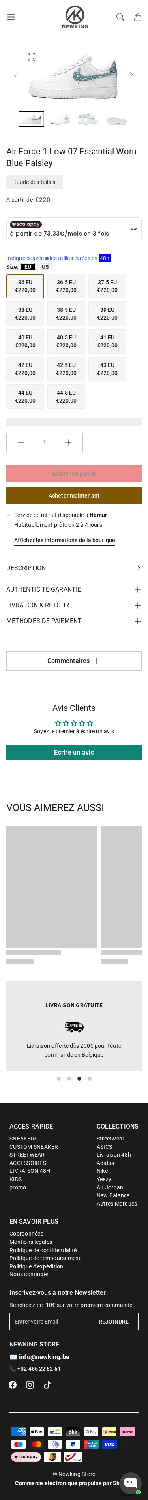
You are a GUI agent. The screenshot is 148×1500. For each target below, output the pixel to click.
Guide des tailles (34, 182)
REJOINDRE (114, 1321)
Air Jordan (110, 1187)
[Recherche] (120, 17)
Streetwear (111, 1138)
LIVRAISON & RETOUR (37, 605)
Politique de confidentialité (43, 1250)
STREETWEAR (27, 1155)
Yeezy (104, 1179)
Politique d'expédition (36, 1266)
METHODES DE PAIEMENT (44, 621)
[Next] (129, 74)
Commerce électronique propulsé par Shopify (74, 1483)
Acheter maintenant (74, 496)
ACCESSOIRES (27, 1163)
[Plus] (68, 442)
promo (17, 1187)
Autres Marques (117, 1203)
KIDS (15, 1179)
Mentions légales (30, 1242)
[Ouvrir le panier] (137, 17)
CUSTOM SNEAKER (33, 1147)
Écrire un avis (74, 752)
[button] (13, 16)
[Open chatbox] (131, 1483)
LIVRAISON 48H (29, 1171)
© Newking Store (74, 1474)
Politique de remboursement (45, 1258)
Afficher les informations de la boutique (64, 540)
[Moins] (21, 442)
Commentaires (68, 661)
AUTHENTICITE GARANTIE (43, 589)
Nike (102, 1171)
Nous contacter (29, 1274)
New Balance (113, 1195)
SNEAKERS (23, 1138)
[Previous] (17, 74)
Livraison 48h (114, 1155)
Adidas (105, 1163)
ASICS (104, 1147)
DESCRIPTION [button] (26, 568)
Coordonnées (26, 1233)
